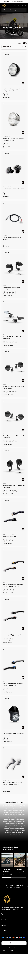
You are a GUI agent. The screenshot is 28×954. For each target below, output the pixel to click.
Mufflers (19, 869)
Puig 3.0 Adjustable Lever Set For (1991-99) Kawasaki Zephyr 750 (13, 536)
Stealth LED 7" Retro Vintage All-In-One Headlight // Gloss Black (13, 90)
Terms (11, 950)
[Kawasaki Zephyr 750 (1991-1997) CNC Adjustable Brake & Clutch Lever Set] (14, 764)
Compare (20, 43)
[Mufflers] (19, 860)
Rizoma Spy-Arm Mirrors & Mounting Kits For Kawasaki (14, 437)
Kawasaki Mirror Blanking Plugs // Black (13, 188)
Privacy (7, 950)
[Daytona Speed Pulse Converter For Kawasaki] (14, 219)
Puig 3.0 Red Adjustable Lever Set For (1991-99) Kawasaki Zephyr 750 (13, 635)
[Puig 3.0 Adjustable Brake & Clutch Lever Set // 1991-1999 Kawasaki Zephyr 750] (14, 516)
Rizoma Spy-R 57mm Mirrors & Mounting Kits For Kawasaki (13, 387)
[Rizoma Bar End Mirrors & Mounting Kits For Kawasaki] (14, 268)
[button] (22, 5)
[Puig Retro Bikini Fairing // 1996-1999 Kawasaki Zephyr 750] (14, 714)
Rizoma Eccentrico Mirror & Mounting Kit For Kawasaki (14, 486)
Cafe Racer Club (8, 948)
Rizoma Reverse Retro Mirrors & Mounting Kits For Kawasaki (11, 288)
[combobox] (14, 10)
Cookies (3, 950)
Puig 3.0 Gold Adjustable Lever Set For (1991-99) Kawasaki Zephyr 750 (13, 585)
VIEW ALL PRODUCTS (7, 849)
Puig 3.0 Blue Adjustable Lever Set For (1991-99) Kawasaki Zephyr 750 (13, 684)
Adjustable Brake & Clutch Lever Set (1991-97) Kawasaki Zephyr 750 (12, 784)
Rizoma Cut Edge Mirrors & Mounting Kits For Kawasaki (14, 338)
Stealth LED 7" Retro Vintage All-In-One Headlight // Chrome (13, 139)
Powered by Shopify (15, 948)
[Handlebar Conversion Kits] (7, 860)
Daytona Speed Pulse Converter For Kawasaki (12, 239)
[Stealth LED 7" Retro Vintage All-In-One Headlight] (14, 70)
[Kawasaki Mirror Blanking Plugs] (14, 169)
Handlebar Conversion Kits (7, 870)
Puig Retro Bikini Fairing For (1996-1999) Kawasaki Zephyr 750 (13, 734)
